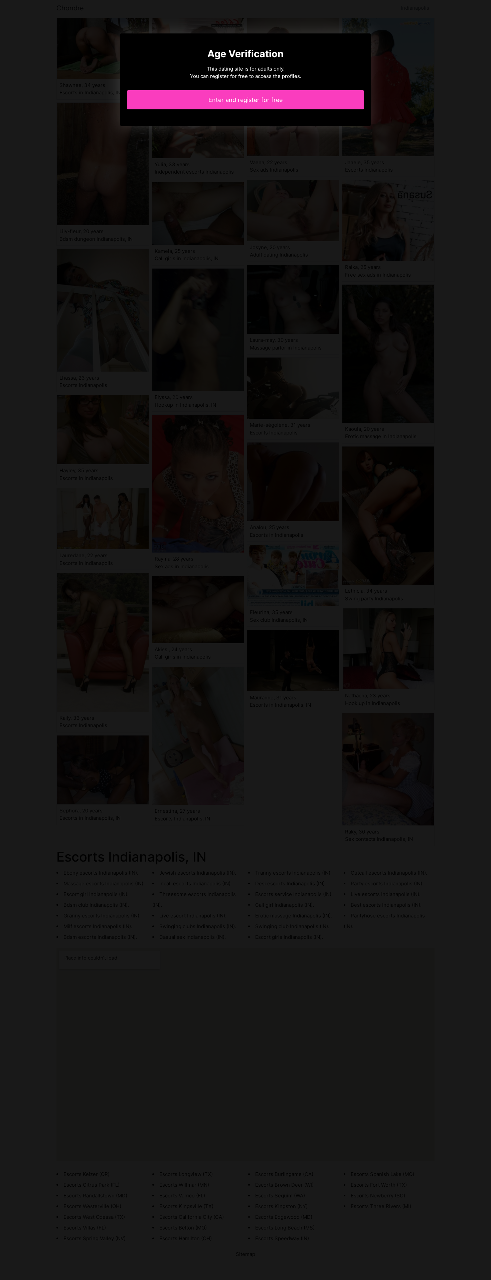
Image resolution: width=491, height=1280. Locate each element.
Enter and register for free (245, 99)
